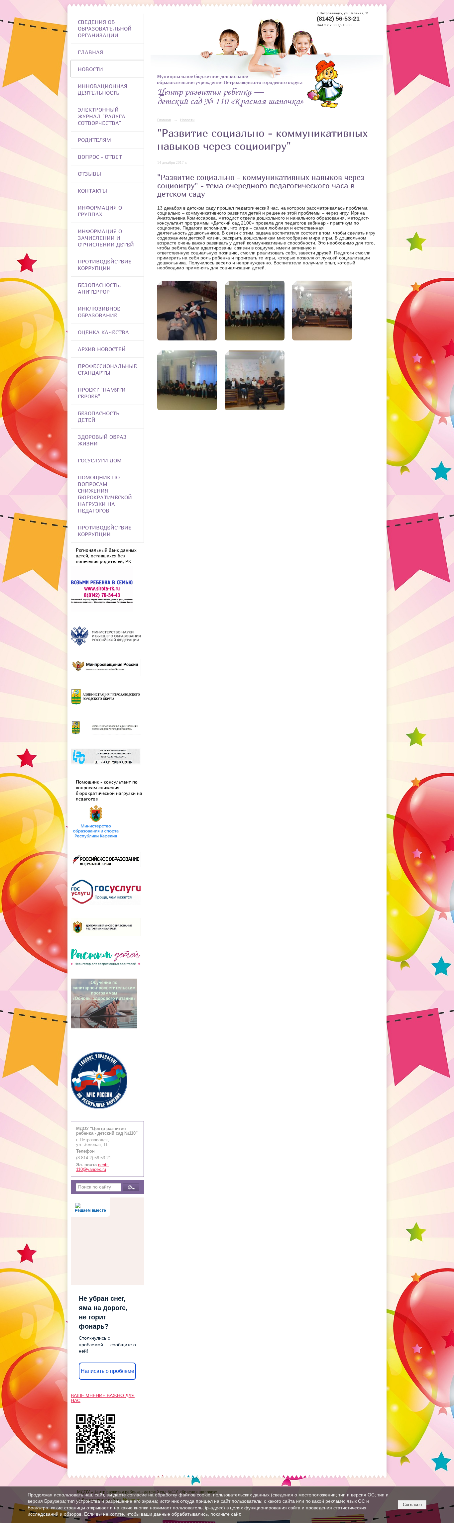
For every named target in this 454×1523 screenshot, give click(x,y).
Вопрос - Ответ (100, 156)
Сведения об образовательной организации (105, 29)
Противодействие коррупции (105, 264)
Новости (90, 69)
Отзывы (89, 173)
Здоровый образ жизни (102, 440)
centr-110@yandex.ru (92, 1167)
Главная (90, 52)
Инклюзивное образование (99, 312)
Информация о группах (100, 211)
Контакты (92, 190)
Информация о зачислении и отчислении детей (106, 238)
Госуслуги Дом (100, 460)
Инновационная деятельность (102, 89)
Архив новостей (102, 349)
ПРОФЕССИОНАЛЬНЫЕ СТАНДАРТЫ (107, 369)
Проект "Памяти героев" (102, 393)
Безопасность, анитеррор (99, 288)
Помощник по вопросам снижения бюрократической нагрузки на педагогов (105, 494)
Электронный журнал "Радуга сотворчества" (101, 116)
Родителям (94, 140)
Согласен (412, 1504)
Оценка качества (103, 332)
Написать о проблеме (107, 1371)
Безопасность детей (98, 416)
